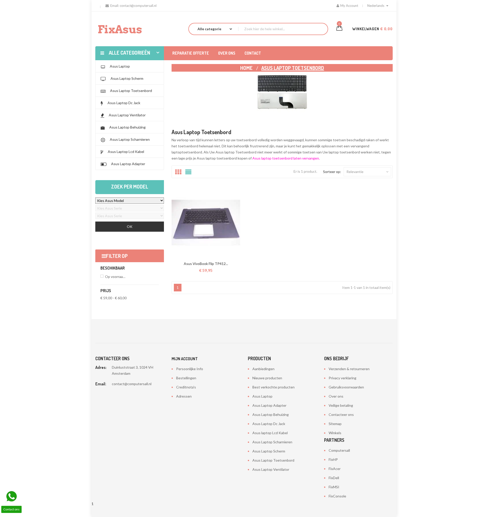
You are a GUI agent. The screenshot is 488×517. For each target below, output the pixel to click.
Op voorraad (116, 276)
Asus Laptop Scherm (268, 451)
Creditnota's (186, 387)
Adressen (184, 396)
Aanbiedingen (263, 369)
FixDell (334, 478)
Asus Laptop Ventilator (270, 469)
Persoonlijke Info (189, 369)
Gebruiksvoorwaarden (346, 387)
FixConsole (337, 496)
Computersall (339, 450)
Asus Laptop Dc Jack (268, 423)
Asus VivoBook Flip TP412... (206, 263)
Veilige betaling (341, 405)
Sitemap (335, 423)
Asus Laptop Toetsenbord (273, 460)
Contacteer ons (341, 414)
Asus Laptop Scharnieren (272, 442)
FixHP (333, 459)
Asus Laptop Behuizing (270, 414)
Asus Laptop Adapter (269, 405)
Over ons (336, 396)
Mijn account (185, 358)
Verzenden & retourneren (349, 369)
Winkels (335, 433)
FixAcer (335, 468)
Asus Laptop (262, 396)
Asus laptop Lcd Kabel (270, 433)
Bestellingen (186, 378)
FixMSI (334, 487)
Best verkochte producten (273, 387)
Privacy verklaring (342, 378)
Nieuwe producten (267, 378)
